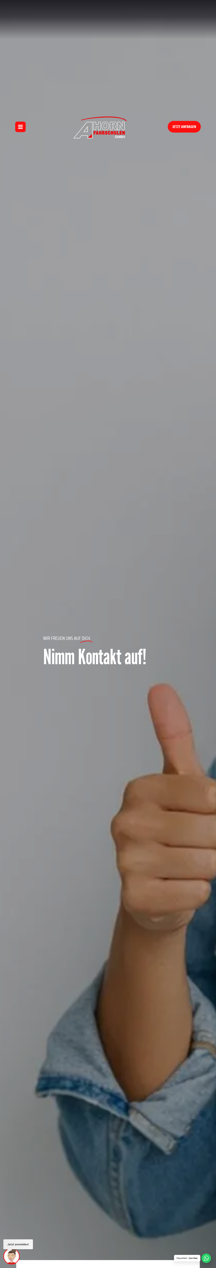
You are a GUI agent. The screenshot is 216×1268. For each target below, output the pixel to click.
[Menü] (20, 126)
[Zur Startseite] (101, 127)
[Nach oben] (206, 1247)
